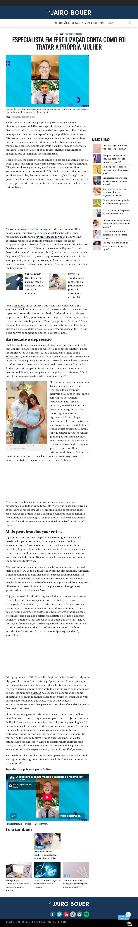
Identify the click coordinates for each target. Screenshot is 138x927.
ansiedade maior (25, 557)
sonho (72, 596)
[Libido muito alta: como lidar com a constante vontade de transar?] (97, 223)
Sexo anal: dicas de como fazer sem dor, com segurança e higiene (114, 192)
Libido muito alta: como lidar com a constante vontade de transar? (116, 223)
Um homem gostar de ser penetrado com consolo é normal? (114, 181)
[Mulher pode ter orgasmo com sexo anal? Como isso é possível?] (97, 169)
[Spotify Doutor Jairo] (85, 914)
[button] (124, 916)
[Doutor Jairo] (69, 12)
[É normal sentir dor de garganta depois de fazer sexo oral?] (97, 234)
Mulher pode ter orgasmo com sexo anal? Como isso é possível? (116, 170)
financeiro (61, 521)
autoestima (12, 356)
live (35, 824)
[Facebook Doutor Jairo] (52, 914)
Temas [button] (101, 22)
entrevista (43, 824)
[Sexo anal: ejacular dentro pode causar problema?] (97, 148)
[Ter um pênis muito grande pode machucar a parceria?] (97, 202)
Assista (59, 33)
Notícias (59, 22)
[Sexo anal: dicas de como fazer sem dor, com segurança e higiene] (97, 191)
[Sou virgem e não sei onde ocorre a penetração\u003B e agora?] (97, 245)
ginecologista (75, 722)
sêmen (22, 582)
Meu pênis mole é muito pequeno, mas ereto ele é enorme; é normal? (114, 158)
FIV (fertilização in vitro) (50, 236)
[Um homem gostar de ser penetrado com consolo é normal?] (97, 180)
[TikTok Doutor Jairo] (72, 914)
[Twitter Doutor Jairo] (59, 914)
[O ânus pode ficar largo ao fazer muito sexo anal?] (97, 213)
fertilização (61, 142)
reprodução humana (14, 824)
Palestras (85, 22)
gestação (36, 692)
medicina (28, 824)
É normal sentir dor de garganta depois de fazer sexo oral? (114, 234)
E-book (94, 22)
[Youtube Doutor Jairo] (65, 914)
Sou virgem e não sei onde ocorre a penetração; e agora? (115, 246)
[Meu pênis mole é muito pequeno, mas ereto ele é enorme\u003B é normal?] (97, 158)
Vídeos (67, 22)
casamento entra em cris (44, 460)
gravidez (21, 167)
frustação (19, 305)
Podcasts (75, 22)
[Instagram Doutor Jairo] (79, 914)
